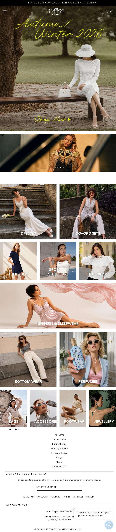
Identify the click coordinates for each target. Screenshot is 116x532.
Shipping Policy (59, 453)
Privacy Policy (59, 443)
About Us (59, 434)
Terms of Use (59, 439)
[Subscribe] (80, 487)
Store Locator (59, 466)
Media (59, 462)
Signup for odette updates (26, 473)
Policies (13, 429)
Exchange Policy (59, 448)
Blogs (59, 457)
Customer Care (17, 505)
